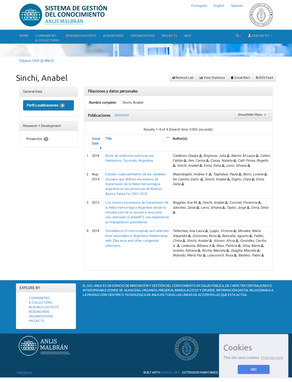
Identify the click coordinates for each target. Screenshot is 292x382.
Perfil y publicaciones (45, 105)
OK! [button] (254, 369)
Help (187, 35)
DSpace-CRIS (170, 372)
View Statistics (214, 77)
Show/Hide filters (251, 114)
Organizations (143, 35)
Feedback (25, 373)
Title (108, 139)
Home (24, 35)
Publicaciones (100, 115)
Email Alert (242, 77)
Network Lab (184, 77)
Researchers (113, 35)
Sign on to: (260, 35)
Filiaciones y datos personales (113, 91)
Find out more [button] (272, 358)
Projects (169, 35)
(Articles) (121, 115)
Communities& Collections (47, 38)
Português (199, 6)
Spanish (237, 6)
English (219, 6)
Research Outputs (81, 35)
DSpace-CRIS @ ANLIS (36, 61)
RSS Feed (265, 77)
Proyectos (36, 139)
